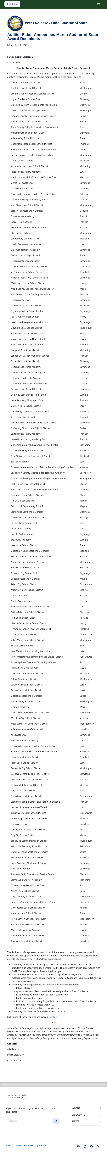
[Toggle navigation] (98, 4)
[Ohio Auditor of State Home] (16, 1096)
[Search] (56, 1121)
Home (9, 1145)
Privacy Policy (30, 1145)
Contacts (18, 1145)
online (53, 1016)
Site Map (43, 1145)
